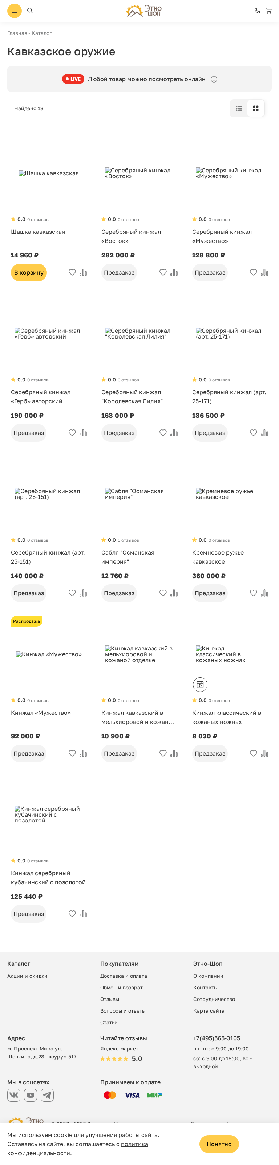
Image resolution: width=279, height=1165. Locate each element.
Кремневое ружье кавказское (218, 557)
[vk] (13, 1095)
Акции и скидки (27, 976)
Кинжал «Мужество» (41, 712)
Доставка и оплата (123, 976)
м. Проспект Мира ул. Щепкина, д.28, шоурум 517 (41, 1052)
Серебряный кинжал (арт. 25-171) (229, 396)
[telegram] (47, 1095)
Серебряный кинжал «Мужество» (222, 236)
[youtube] (30, 1095)
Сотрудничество (214, 999)
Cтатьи (109, 1022)
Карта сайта (209, 1011)
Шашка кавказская (38, 231)
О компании (208, 976)
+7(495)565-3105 (216, 1038)
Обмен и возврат (121, 987)
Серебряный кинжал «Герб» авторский (40, 396)
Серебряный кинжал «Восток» (131, 236)
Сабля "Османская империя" (127, 557)
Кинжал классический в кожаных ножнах (226, 717)
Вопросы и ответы (123, 1011)
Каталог (42, 33)
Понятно (219, 1144)
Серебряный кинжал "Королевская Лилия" (132, 396)
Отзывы (109, 999)
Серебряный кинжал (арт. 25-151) (48, 557)
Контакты (205, 987)
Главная (17, 33)
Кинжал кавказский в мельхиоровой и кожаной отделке (138, 717)
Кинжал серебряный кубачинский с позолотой (48, 877)
